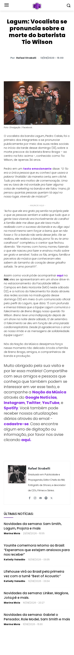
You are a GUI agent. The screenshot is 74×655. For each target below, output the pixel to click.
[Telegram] (46, 68)
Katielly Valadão (14, 559)
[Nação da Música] (37, 6)
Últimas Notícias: (19, 514)
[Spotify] (46, 496)
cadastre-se (16, 424)
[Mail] (40, 496)
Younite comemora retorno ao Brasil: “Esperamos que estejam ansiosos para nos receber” (37, 550)
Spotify (11, 408)
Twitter (33, 402)
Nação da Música (49, 392)
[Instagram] (35, 496)
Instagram (14, 402)
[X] (28, 68)
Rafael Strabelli (26, 58)
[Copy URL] (63, 68)
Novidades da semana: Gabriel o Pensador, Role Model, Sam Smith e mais (37, 616)
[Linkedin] (54, 68)
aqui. (26, 439)
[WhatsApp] (19, 68)
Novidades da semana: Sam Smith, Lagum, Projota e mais (33, 526)
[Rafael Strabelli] (17, 483)
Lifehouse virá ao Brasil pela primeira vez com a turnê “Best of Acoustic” (34, 573)
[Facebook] (37, 68)
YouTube (50, 402)
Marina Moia (12, 533)
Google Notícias (41, 397)
